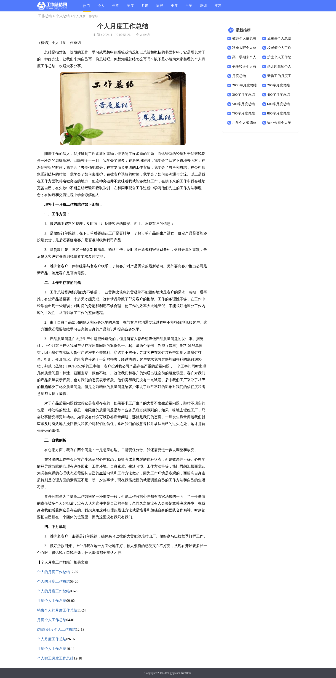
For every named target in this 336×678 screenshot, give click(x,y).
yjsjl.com (175, 673)
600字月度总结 (278, 104)
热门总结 (86, 8)
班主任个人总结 (279, 38)
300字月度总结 (243, 94)
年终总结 (115, 7)
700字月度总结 (243, 113)
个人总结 (101, 7)
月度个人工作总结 (51, 601)
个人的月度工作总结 (53, 572)
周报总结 (159, 7)
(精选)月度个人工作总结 (56, 629)
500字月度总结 (243, 104)
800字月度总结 (278, 113)
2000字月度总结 (244, 85)
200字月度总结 (278, 85)
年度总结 (130, 7)
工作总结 (45, 16)
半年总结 (188, 7)
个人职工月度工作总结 (55, 658)
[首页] (52, 6)
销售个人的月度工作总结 (57, 610)
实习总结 (218, 7)
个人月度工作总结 (51, 639)
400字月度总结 (278, 94)
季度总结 (174, 7)
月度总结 (144, 7)
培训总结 (203, 7)
